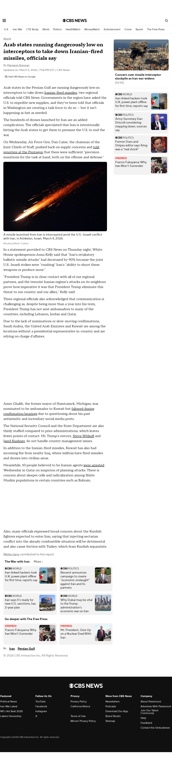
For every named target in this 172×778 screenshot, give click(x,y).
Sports (139, 29)
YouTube (40, 701)
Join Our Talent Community (149, 711)
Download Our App (116, 711)
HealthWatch (73, 29)
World (45, 29)
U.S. (6, 29)
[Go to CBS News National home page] (75, 20)
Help (143, 718)
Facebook (41, 706)
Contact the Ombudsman (155, 727)
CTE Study (32, 29)
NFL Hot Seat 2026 (11, 711)
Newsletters (112, 701)
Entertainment (112, 29)
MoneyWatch (92, 29)
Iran (12, 649)
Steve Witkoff (83, 436)
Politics (57, 29)
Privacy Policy (79, 701)
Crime (128, 29)
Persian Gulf (26, 649)
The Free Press (155, 29)
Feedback (146, 723)
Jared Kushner (14, 441)
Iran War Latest (8, 706)
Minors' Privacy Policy (83, 721)
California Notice (80, 706)
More (38, 562)
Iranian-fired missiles (60, 93)
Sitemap (110, 721)
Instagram (41, 711)
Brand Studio (113, 716)
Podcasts (110, 706)
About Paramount (151, 701)
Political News (8, 701)
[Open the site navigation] (27, 20)
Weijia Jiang (11, 554)
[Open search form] (166, 20)
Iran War (17, 29)
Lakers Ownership (10, 716)
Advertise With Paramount (156, 706)
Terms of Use (78, 716)
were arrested (93, 465)
